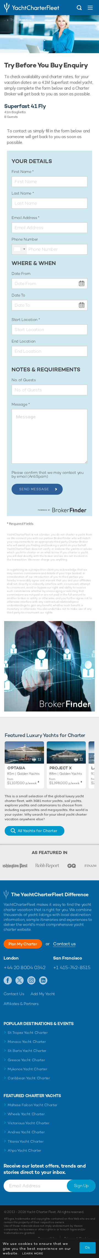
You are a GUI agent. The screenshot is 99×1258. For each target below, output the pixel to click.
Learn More (32, 1253)
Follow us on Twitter (19, 980)
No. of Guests (23, 380)
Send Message (34, 489)
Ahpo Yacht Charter (24, 1150)
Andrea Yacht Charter (26, 1132)
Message (20, 404)
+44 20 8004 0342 (24, 967)
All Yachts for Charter (37, 830)
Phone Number (25, 239)
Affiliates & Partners (21, 1003)
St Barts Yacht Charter (27, 1050)
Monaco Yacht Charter (27, 1041)
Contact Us (14, 993)
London (11, 958)
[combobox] (19, 249)
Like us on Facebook (8, 980)
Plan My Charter (23, 943)
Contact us (64, 944)
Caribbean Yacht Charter (29, 1078)
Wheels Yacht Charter (26, 1114)
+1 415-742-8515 (71, 967)
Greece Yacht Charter (26, 1060)
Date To (18, 295)
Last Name (22, 193)
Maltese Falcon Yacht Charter (32, 1105)
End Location (23, 341)
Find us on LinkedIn (43, 980)
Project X (61, 767)
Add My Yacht (43, 993)
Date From (21, 273)
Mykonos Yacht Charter (27, 1069)
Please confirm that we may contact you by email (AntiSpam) (48, 474)
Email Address (25, 218)
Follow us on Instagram (31, 980)
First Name (22, 171)
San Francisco (67, 958)
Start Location (25, 319)
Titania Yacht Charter (25, 1141)
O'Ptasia (16, 767)
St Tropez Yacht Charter (28, 1032)
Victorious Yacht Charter (28, 1123)
